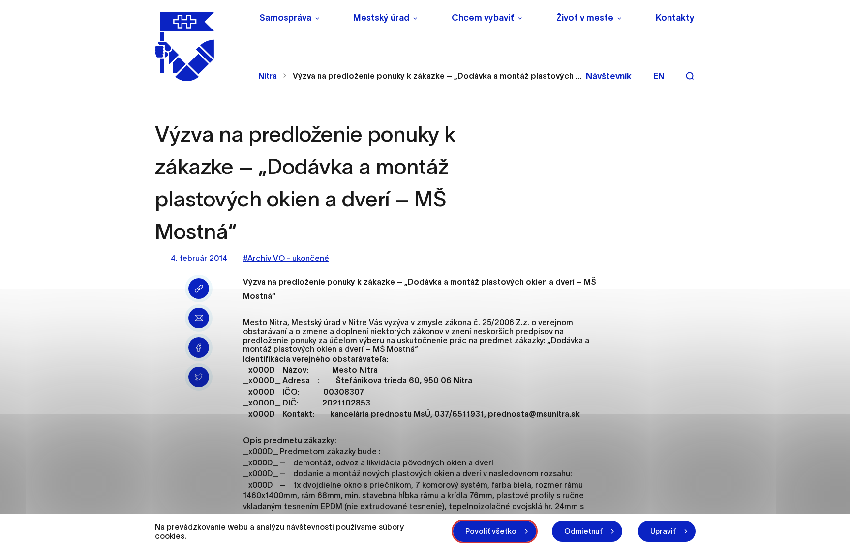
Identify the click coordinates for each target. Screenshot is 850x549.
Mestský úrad (381, 18)
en (659, 75)
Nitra (267, 75)
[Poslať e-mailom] (198, 318)
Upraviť (663, 531)
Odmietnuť (583, 531)
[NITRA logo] (200, 46)
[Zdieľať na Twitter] (198, 377)
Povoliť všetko (490, 531)
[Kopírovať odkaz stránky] (198, 288)
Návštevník (609, 76)
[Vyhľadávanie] (690, 76)
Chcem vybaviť (483, 18)
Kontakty (675, 18)
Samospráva (285, 18)
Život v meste (584, 18)
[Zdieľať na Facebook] (198, 347)
